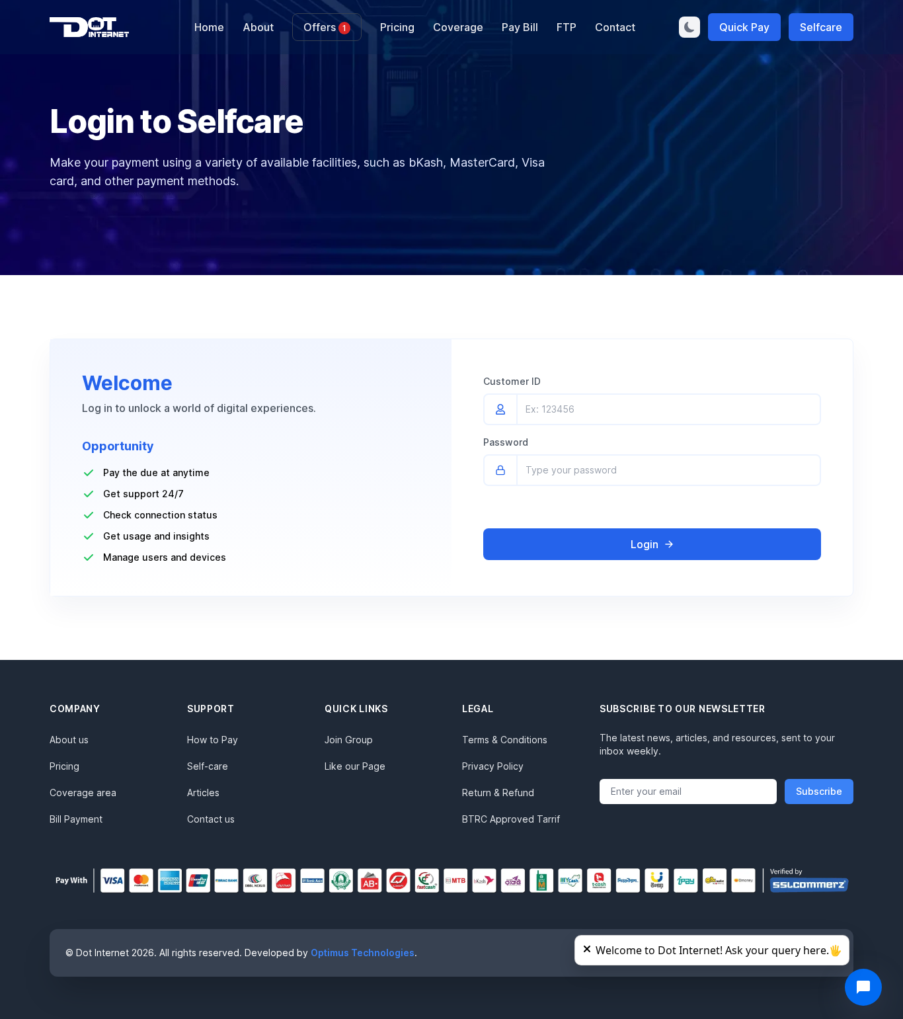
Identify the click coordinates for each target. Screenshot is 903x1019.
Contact (615, 27)
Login (644, 544)
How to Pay (212, 739)
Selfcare (821, 27)
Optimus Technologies (362, 952)
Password (505, 442)
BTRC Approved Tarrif (511, 819)
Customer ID (512, 381)
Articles (203, 792)
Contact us (211, 819)
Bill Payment (76, 819)
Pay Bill (520, 27)
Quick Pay (744, 27)
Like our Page (355, 766)
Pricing (397, 27)
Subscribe (819, 791)
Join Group (349, 739)
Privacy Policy (493, 766)
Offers (324, 27)
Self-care (207, 766)
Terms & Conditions (504, 739)
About (258, 27)
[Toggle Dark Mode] (689, 27)
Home (209, 27)
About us (69, 739)
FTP (566, 27)
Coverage (458, 27)
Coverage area (83, 792)
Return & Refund (498, 792)
